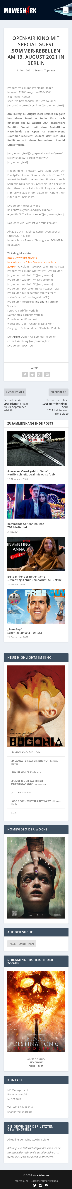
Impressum (21, 1181)
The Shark (41, 301)
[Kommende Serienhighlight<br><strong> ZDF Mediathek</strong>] (36, 501)
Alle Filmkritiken (22, 944)
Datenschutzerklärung (44, 1181)
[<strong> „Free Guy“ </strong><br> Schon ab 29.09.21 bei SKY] (36, 606)
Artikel (16, 336)
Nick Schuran (41, 1175)
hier (41, 1065)
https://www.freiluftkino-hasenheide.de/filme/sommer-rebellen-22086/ (31, 262)
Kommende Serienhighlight (25, 525)
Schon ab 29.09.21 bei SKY (24, 631)
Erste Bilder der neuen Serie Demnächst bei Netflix (34, 578)
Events (39, 70)
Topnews (49, 70)
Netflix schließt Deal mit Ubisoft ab (31, 472)
